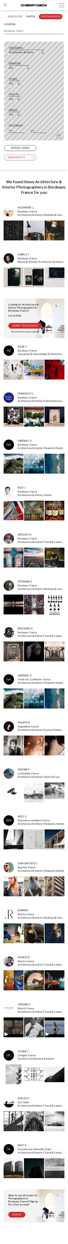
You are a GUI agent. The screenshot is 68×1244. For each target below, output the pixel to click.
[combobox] (34, 31)
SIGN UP (16, 1214)
